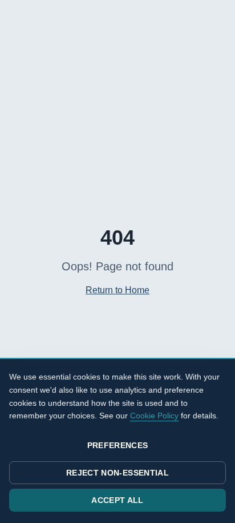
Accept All (117, 500)
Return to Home (117, 290)
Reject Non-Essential (117, 472)
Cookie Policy (154, 415)
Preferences (117, 445)
